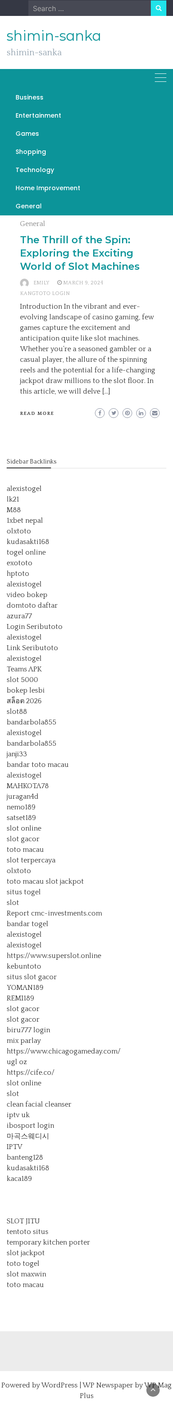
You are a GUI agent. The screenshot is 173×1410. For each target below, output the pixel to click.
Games (27, 133)
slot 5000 (22, 680)
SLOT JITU (23, 1221)
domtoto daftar (32, 605)
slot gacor (23, 839)
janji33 (17, 754)
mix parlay (24, 1041)
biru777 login (28, 1030)
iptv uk (18, 1115)
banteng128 (25, 1157)
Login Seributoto (35, 627)
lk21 (13, 499)
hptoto (18, 574)
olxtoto (19, 531)
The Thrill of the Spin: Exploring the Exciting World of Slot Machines (80, 253)
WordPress (59, 1385)
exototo (19, 563)
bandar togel (27, 924)
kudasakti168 (28, 542)
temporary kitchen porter (48, 1242)
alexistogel (24, 489)
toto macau (25, 850)
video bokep (27, 595)
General (29, 206)
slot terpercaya (31, 860)
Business (29, 97)
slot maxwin (26, 1274)
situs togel (24, 892)
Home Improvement (48, 188)
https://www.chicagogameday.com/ (64, 1051)
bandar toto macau (38, 765)
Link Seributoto (32, 648)
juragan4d (23, 797)
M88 (14, 510)
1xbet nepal (25, 521)
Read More (37, 413)
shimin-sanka (54, 35)
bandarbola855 (31, 722)
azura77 (19, 616)
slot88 (17, 712)
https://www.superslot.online (54, 956)
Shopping (31, 151)
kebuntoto (24, 966)
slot (13, 903)
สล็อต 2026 (24, 701)
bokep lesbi (26, 690)
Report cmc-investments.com (54, 913)
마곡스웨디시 (28, 1136)
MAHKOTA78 (28, 786)
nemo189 (21, 807)
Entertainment (38, 115)
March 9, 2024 (83, 283)
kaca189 (19, 1179)
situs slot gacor (32, 977)
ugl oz (17, 1062)
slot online (24, 828)
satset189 (21, 818)
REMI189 (20, 998)
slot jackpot (65, 881)
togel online (26, 552)
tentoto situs (27, 1232)
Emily (41, 283)
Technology (35, 169)
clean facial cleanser (39, 1104)
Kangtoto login (45, 293)
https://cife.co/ (31, 1073)
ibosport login (30, 1126)
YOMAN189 (25, 988)
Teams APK (24, 669)
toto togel (23, 1264)
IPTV (14, 1147)
